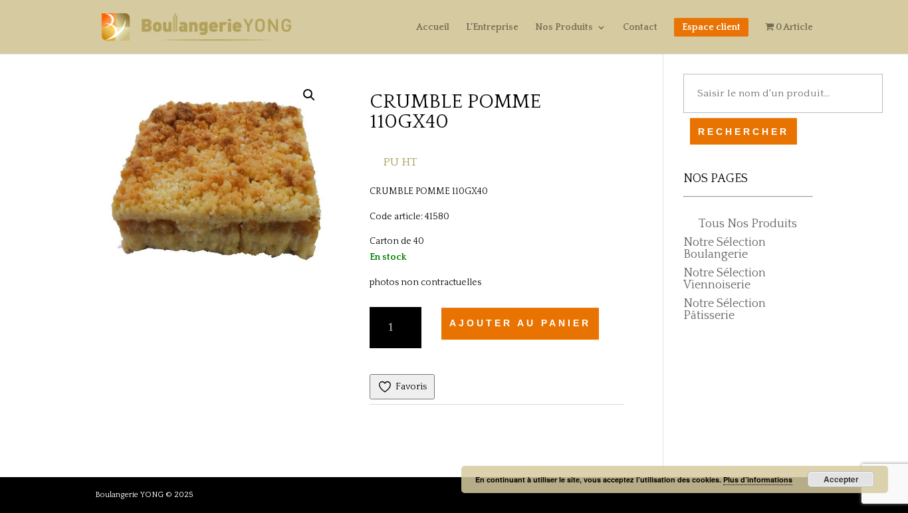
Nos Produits (564, 28)
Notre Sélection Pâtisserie (724, 309)
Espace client (711, 27)
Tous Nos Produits (748, 224)
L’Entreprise (492, 28)
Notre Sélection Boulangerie (724, 248)
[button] (309, 95)
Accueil (432, 28)
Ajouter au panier (520, 323)
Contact (640, 28)
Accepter (841, 479)
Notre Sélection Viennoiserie (724, 279)
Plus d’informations (757, 479)
